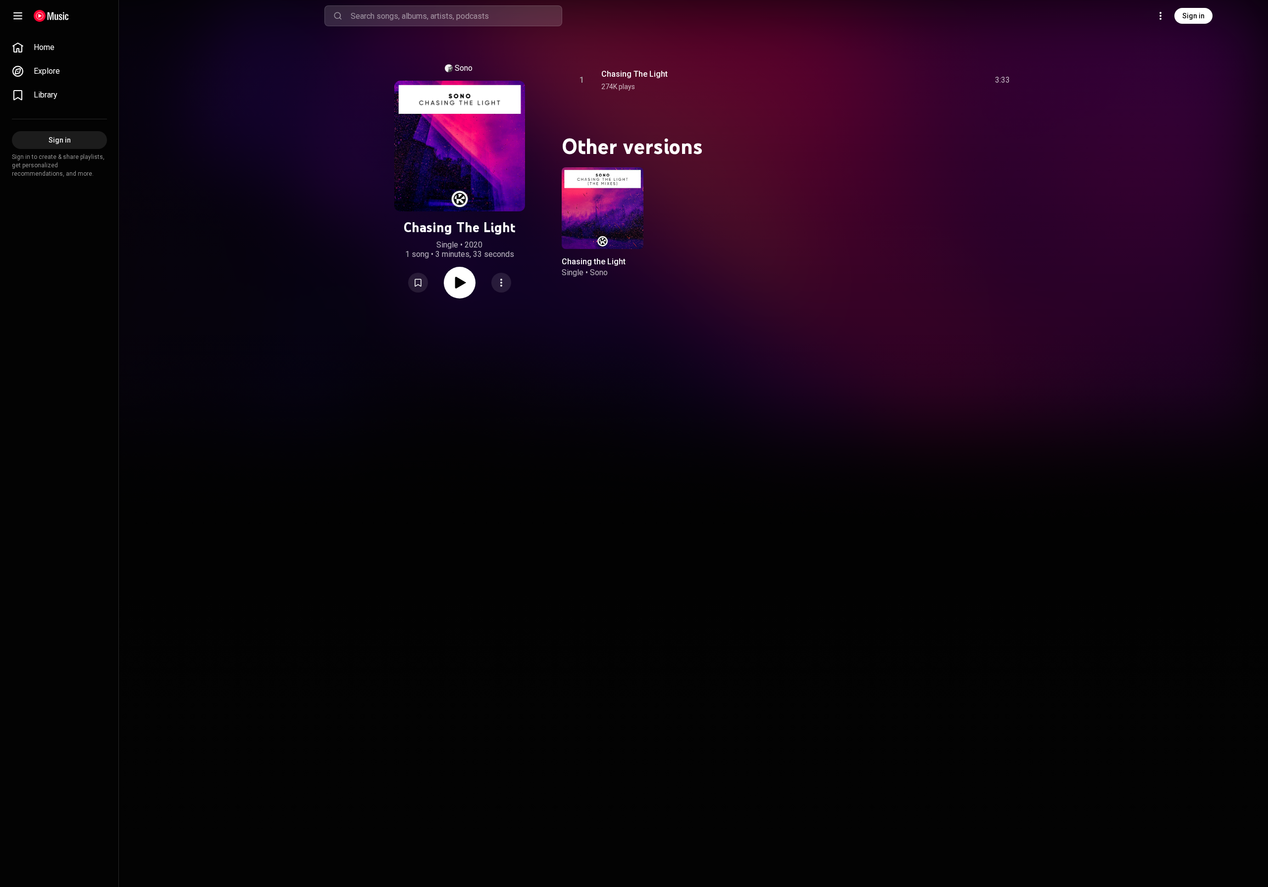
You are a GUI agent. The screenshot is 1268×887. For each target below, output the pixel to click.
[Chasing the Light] (602, 208)
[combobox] (456, 16)
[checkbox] (1003, 80)
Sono (464, 68)
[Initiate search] (338, 16)
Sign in (1193, 16)
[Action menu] (501, 283)
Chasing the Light (594, 261)
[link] (59, 47)
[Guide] (18, 16)
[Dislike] (946, 80)
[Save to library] (418, 283)
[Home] (51, 16)
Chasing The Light (634, 74)
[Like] (928, 80)
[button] (418, 283)
